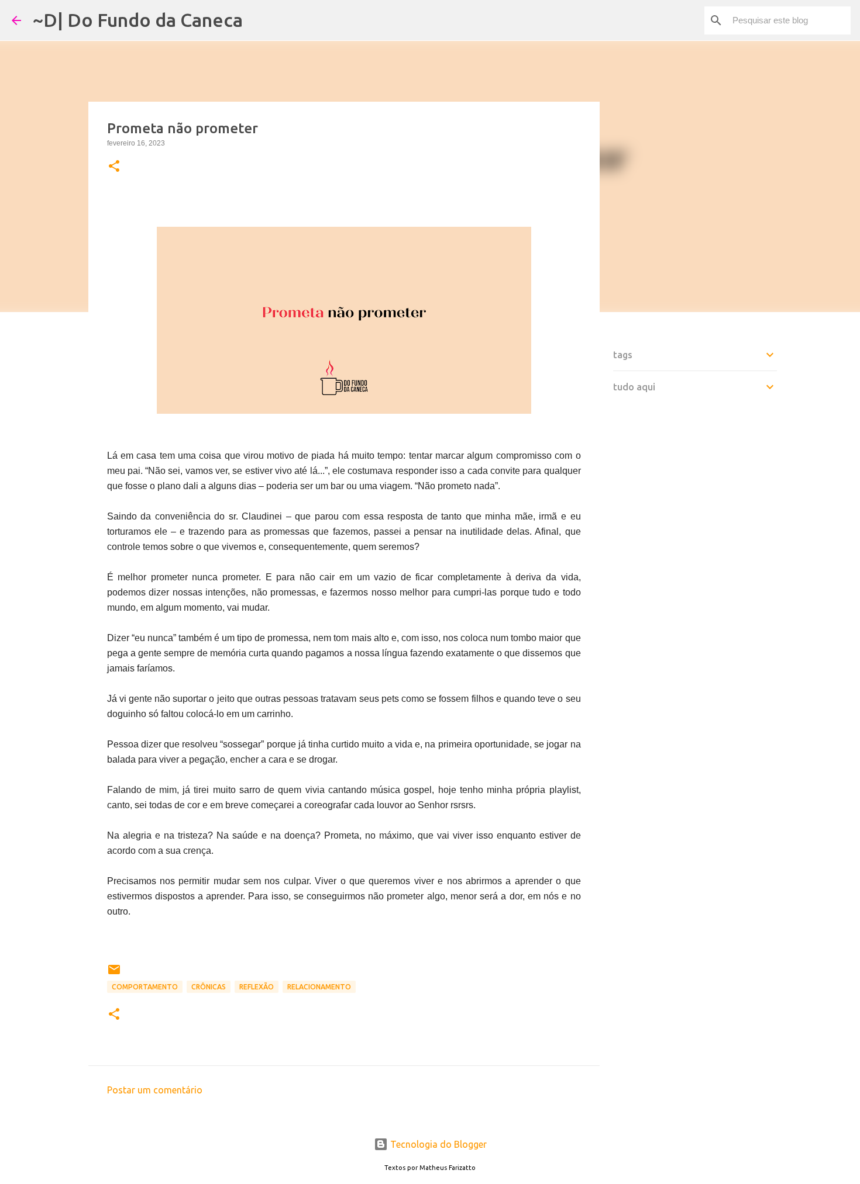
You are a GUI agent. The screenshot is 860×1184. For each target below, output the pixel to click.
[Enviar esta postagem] (114, 974)
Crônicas (208, 987)
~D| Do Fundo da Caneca (138, 19)
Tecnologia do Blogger (437, 1144)
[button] (114, 167)
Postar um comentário (154, 1090)
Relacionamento (319, 987)
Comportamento (145, 987)
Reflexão (256, 987)
